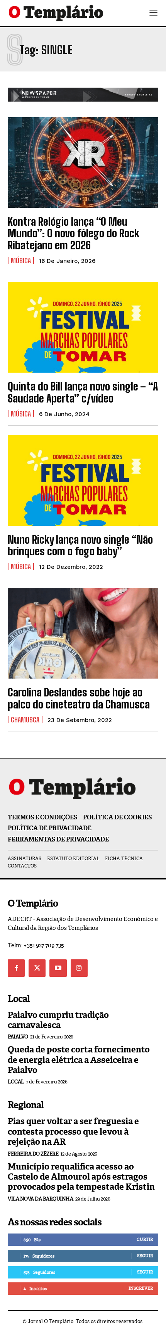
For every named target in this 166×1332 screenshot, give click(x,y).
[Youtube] (57, 967)
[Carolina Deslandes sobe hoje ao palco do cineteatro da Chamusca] (83, 633)
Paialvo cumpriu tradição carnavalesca (58, 1020)
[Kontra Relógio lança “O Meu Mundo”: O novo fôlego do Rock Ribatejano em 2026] (83, 162)
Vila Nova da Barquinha (40, 1199)
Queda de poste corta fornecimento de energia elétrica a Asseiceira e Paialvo (79, 1060)
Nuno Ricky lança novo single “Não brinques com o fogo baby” (80, 545)
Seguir (145, 1255)
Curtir (145, 1239)
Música (21, 260)
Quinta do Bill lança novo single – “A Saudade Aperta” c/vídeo (83, 392)
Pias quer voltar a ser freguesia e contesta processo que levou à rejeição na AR (73, 1131)
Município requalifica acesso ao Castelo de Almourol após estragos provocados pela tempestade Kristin (81, 1177)
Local (16, 1081)
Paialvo (18, 1036)
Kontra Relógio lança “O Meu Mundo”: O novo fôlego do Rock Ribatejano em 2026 (73, 233)
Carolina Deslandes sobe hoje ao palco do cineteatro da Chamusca (79, 698)
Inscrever (141, 1288)
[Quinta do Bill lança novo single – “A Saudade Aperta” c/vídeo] (83, 327)
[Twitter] (37, 967)
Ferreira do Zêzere (33, 1154)
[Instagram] (79, 967)
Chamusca (25, 719)
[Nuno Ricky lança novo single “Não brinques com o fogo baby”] (83, 480)
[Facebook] (16, 967)
